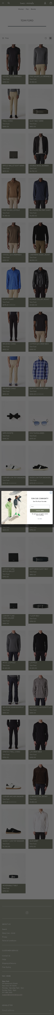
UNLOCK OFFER (40, 510)
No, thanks (40, 518)
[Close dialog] (51, 492)
